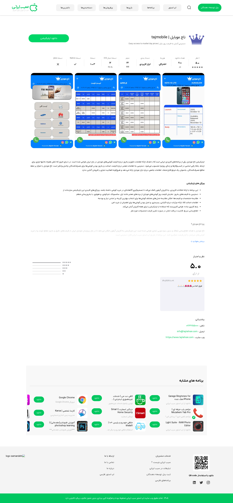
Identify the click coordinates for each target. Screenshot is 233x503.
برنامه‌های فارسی (163, 480)
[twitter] (201, 482)
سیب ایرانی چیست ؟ (161, 462)
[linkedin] (194, 482)
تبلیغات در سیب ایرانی (160, 468)
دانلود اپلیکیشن (48, 38)
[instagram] (208, 482)
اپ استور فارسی (107, 474)
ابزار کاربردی (145, 64)
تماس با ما (109, 462)
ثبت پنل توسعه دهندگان (158, 474)
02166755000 (192, 325)
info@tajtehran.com (187, 331)
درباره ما (110, 468)
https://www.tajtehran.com (180, 337)
